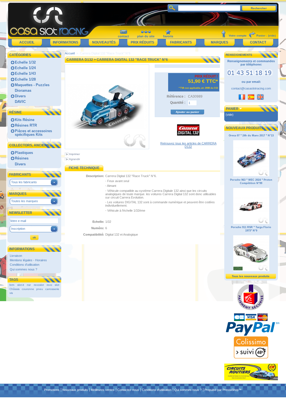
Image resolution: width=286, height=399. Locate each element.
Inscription (18, 228)
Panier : (261, 35)
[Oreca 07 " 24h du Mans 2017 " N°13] (251, 175)
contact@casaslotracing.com (251, 88)
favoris (168, 36)
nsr (29, 284)
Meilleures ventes (103, 389)
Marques (219, 42)
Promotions (51, 389)
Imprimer (74, 154)
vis (11, 292)
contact (123, 36)
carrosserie (52, 289)
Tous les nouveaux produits (251, 276)
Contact (258, 42)
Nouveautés (104, 42)
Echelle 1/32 (25, 62)
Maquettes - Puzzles (32, 85)
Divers (20, 96)
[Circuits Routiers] (251, 379)
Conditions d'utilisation (24, 264)
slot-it (20, 284)
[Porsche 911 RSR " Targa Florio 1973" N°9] (251, 270)
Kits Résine (24, 120)
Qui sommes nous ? (23, 269)
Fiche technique (84, 168)
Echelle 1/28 (25, 79)
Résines (21, 158)
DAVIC (20, 102)
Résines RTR (26, 125)
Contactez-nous (128, 389)
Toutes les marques (24, 201)
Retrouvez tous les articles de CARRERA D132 (188, 145)
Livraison (16, 255)
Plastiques (24, 153)
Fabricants (181, 42)
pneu (39, 289)
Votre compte (238, 35)
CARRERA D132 (79, 60)
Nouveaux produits (244, 128)
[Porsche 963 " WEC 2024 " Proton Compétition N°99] (251, 223)
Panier (232, 109)
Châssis (14, 289)
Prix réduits (142, 42)
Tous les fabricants (24, 182)
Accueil (26, 42)
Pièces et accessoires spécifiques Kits (33, 133)
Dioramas (23, 90)
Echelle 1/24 (25, 68)
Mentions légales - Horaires (28, 260)
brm (11, 284)
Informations (65, 42)
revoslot (39, 284)
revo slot (53, 284)
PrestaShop (231, 389)
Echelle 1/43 (25, 73)
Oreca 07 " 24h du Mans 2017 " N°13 (251, 135)
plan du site (145, 36)
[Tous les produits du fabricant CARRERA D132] (188, 140)
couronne (28, 289)
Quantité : (177, 103)
